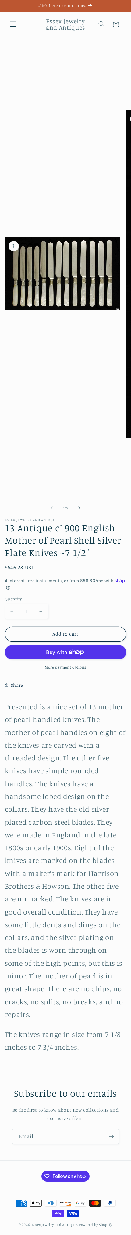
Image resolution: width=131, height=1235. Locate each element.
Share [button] (17, 685)
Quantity (13, 598)
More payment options (65, 667)
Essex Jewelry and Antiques (55, 1225)
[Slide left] (51, 508)
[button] (13, 24)
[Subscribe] (111, 1136)
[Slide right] (79, 508)
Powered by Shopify (95, 1225)
